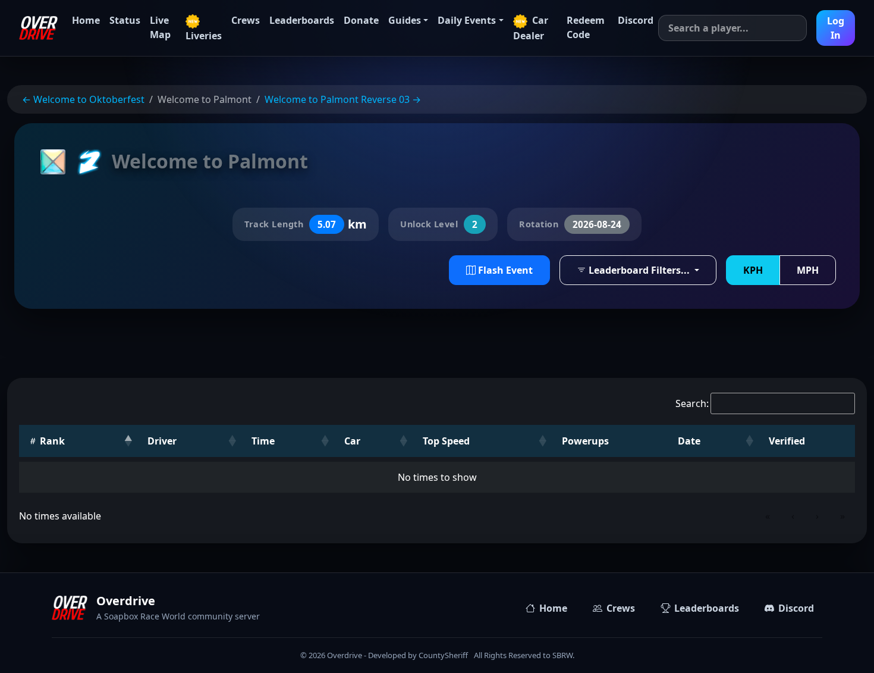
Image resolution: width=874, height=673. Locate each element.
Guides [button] (404, 20)
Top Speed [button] (446, 440)
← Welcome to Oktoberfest (83, 99)
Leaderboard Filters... (639, 270)
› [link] (817, 515)
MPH (808, 270)
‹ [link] (792, 515)
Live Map (160, 27)
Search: (692, 403)
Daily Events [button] (467, 20)
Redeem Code (586, 27)
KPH (753, 270)
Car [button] (352, 440)
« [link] (767, 515)
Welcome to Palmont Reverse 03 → (343, 99)
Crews (245, 20)
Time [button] (263, 440)
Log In (835, 28)
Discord (635, 20)
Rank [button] (51, 440)
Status (124, 20)
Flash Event (504, 270)
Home (86, 20)
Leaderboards (301, 20)
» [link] (842, 515)
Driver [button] (162, 440)
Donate (361, 20)
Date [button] (689, 440)
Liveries (204, 35)
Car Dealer (530, 28)
